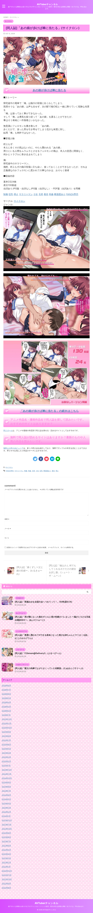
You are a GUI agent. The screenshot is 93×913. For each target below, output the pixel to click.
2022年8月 (6, 888)
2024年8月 (6, 786)
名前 (7, 519)
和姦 (29, 471)
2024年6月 (6, 795)
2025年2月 (6, 761)
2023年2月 (6, 862)
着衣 (53, 471)
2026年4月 (6, 702)
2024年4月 (6, 803)
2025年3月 (6, 757)
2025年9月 (6, 732)
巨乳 (41, 471)
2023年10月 (7, 829)
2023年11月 (6, 824)
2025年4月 (6, 753)
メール (8, 528)
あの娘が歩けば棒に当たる (49, 90)
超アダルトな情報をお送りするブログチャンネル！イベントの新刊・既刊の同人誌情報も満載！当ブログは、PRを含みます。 (46, 906)
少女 (37, 471)
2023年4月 (6, 854)
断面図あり (47, 471)
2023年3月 (6, 858)
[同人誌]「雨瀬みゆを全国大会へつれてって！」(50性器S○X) (43, 602)
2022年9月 (6, 883)
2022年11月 (6, 875)
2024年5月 (6, 799)
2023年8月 (6, 837)
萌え (57, 471)
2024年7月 (6, 791)
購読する (9, 586)
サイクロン (19, 201)
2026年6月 (6, 694)
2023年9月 (6, 833)
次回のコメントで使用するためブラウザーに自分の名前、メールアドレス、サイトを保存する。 (41, 547)
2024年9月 (6, 782)
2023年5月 (6, 850)
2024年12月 (7, 770)
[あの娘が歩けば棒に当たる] (46, 269)
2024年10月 (7, 778)
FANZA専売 (10, 471)
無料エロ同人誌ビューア (13, 448)
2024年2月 (6, 812)
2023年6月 (6, 845)
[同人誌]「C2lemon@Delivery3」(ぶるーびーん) (38, 653)
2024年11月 (6, 774)
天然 (33, 471)
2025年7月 (6, 740)
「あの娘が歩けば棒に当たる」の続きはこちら (49, 410)
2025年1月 (6, 765)
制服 (25, 471)
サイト (7, 538)
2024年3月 (6, 808)
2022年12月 (7, 871)
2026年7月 (6, 690)
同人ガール (7, 430)
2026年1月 (6, 715)
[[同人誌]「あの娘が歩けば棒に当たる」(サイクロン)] (52, 459)
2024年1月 (6, 816)
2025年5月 (6, 749)
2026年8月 (6, 685)
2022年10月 (7, 879)
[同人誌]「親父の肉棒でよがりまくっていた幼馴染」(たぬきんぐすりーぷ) (49, 668)
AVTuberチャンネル (47, 4)
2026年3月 (6, 706)
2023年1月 (6, 867)
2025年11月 (6, 723)
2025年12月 (7, 719)
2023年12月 (7, 820)
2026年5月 (6, 698)
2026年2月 (6, 711)
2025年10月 (7, 728)
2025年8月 (6, 736)
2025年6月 (6, 744)
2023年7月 (6, 841)
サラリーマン (19, 471)
